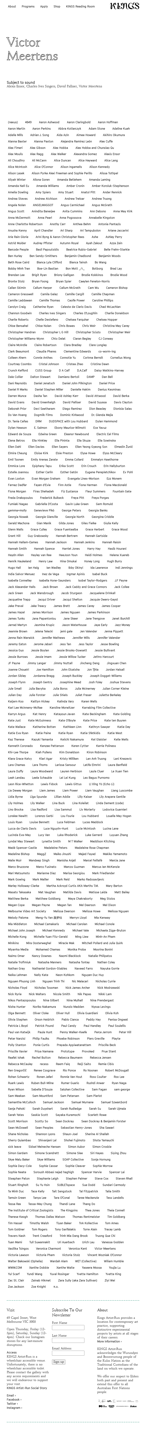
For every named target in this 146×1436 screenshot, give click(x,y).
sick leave (14, 1146)
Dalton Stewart (40, 377)
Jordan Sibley (17, 676)
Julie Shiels (60, 695)
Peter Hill (125, 1032)
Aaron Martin (16, 128)
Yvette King (113, 1274)
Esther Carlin (44, 472)
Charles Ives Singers (52, 313)
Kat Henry (39, 714)
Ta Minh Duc (16, 1191)
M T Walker (75, 841)
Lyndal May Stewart (21, 841)
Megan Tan (64, 905)
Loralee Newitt (18, 816)
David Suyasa (97, 402)
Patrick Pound (44, 1026)
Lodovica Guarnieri (115, 809)
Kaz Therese (16, 739)
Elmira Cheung (17, 453)
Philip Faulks (41, 1038)
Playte (116, 1038)
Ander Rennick (112, 192)
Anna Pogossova (70, 217)
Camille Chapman (103, 294)
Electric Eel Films (108, 434)
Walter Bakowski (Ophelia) (25, 1261)
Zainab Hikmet (41, 1280)
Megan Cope (16, 905)
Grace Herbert (94, 529)
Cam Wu (93, 288)
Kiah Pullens (44, 752)
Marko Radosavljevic (90, 879)
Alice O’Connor (43, 167)
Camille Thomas (49, 300)
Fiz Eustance (69, 491)
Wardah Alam (59, 1261)
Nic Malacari (80, 981)
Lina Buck (58, 803)
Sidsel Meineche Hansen (44, 1146)
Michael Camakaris (46, 924)
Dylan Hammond (106, 421)
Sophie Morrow (103, 1166)
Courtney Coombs (20, 364)
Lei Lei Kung (67, 777)
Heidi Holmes (93, 555)
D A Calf (64, 370)
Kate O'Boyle (67, 720)
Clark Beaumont (18, 351)
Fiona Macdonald (115, 485)
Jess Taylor (86, 644)
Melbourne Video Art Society (27, 911)
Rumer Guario (70, 1083)
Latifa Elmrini (92, 765)
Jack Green (15, 593)
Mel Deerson (87, 905)
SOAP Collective (73, 1159)
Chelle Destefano (47, 319)
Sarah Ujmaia (117, 1108)
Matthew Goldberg (48, 898)
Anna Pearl (45, 217)
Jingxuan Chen (116, 663)
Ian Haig (33, 567)
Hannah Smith (17, 548)
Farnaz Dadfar (17, 485)
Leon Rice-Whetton (20, 784)
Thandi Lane (67, 1204)
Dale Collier (15, 377)
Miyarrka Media (18, 949)
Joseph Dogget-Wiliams (106, 676)
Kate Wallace (16, 727)
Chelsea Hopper (106, 319)
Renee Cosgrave (44, 1070)
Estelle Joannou (18, 472)
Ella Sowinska (107, 440)
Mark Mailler (41, 879)
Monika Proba (77, 949)
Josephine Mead (70, 682)
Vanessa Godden (113, 1242)
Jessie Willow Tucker (72, 657)
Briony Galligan (64, 275)
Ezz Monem (114, 478)
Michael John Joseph (21, 930)
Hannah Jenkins (84, 542)
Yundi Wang (34, 1274)
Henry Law (46, 561)
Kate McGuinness (39, 720)
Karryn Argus (16, 714)
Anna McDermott (19, 217)
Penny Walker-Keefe (73, 1032)
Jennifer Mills (81, 637)
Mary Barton (114, 886)
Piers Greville (96, 1038)
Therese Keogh (18, 1217)
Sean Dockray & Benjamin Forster (103, 1121)
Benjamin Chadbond (78, 256)
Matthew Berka (18, 898)
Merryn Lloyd (78, 917)
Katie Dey (123, 727)
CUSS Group (43, 370)
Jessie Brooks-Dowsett (71, 650)
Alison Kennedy (99, 167)
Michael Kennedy (53, 930)
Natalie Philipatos (100, 956)
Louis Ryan (15, 822)
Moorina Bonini (103, 949)
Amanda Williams (47, 186)
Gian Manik (44, 523)
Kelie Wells (121, 739)
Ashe (95, 237)
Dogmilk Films (43, 415)
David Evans (16, 402)
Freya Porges (100, 498)
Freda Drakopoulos (20, 498)
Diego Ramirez (72, 408)
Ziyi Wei (110, 1280)
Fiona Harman (88, 485)
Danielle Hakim (80, 389)
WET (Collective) (86, 1261)
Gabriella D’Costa (46, 504)
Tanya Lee (39, 1197)
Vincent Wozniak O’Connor (104, 1255)
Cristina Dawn (100, 364)
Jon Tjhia (92, 669)
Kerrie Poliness (106, 746)
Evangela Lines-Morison (83, 478)
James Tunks (16, 618)
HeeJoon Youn (68, 555)
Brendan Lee (16, 275)
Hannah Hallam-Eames (23, 542)
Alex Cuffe (106, 141)
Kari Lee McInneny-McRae (25, 707)
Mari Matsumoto (19, 873)
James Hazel (16, 612)
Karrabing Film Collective (99, 707)
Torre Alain (90, 1229)
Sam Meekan (16, 1096)
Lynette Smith (51, 841)
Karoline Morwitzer (62, 707)
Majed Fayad (87, 854)
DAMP (91, 377)
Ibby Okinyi (75, 567)
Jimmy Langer (36, 663)
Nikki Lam (105, 994)
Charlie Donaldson (117, 313)
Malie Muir (15, 860)
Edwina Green (47, 434)
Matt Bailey (122, 892)
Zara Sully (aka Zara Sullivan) (77, 1280)
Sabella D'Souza (42, 1089)
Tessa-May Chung (40, 1204)
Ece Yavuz (99, 427)
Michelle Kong (17, 936)
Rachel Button (41, 1057)
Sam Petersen (69, 1096)
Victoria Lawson (18, 1255)
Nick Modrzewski (108, 987)
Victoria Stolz (71, 1255)
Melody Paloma (18, 917)
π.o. (55, 1286)
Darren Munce (17, 396)
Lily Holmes (15, 803)
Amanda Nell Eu (18, 186)
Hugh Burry (114, 561)
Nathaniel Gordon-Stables (49, 968)
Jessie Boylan (40, 650)
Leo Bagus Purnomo (96, 777)
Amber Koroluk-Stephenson (110, 186)
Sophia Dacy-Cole (20, 1166)
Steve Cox (101, 1178)
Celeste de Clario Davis (76, 307)
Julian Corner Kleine (116, 688)
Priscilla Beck (107, 1045)
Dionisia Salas (122, 408)
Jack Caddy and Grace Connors (86, 587)
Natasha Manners (49, 962)
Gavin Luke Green (76, 504)
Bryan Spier (63, 281)
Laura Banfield (117, 765)
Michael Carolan (76, 924)
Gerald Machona (18, 523)
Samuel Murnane (82, 1102)
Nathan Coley (106, 962)
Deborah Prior (17, 408)
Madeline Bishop (19, 854)
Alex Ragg (36, 154)
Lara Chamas (16, 765)
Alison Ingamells (71, 167)
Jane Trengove (95, 618)
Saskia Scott (39, 1115)
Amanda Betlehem (69, 179)
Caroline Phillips (102, 300)
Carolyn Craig (17, 307)
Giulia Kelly (111, 523)
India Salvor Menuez (21, 574)
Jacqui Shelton (72, 599)
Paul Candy (68, 1026)
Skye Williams (46, 1159)
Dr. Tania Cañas (18, 421)
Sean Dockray (65, 1121)
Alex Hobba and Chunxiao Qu (94, 148)
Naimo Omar (16, 956)
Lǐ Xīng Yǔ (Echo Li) (101, 784)
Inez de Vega (50, 574)
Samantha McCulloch (22, 1102)
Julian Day (15, 695)
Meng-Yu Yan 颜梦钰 (49, 917)
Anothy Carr (58, 224)
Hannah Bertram (67, 536)
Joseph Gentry (42, 682)
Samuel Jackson (53, 1102)
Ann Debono (98, 211)
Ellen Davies (36, 446)
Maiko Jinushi (62, 854)
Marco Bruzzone (18, 867)
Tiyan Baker (64, 1223)
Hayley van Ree (41, 555)
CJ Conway (106, 338)
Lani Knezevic (123, 758)
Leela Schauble (42, 777)
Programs (28, 6)
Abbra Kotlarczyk (69, 128)
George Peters (71, 510)
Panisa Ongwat (118, 1019)
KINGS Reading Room (80, 6)
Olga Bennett (17, 1013)
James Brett (62, 606)
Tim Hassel (15, 1223)
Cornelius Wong (120, 357)
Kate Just (14, 720)
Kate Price (90, 720)
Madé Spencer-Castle (22, 848)
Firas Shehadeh (43, 491)
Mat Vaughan (47, 892)
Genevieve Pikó (44, 510)
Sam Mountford (42, 1096)
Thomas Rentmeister (86, 1217)
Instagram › (14, 1408)
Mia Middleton (17, 924)
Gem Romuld (104, 504)
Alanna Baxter (17, 141)
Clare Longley (98, 345)
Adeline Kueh (121, 128)
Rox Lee (119, 1077)
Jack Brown (50, 587)
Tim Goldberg (116, 1217)
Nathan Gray (16, 968)
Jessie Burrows (18, 657)
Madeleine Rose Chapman (92, 848)
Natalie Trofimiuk (19, 962)
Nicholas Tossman (46, 987)
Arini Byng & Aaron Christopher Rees (60, 237)
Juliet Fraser (83, 695)
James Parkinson (98, 612)
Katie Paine (43, 733)
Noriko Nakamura (44, 1006)
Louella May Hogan (118, 816)
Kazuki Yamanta (42, 739)
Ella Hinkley (39, 440)
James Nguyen (70, 612)
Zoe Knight (38, 1286)
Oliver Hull (63, 1013)
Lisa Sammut (63, 809)
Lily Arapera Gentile (112, 796)
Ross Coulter (98, 1077)
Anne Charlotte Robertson (25, 224)
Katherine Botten (44, 727)
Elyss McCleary (112, 453)
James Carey (85, 606)
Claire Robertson (45, 345)
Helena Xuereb (119, 555)
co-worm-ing (107, 351)
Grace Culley (39, 529)
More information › (109, 1341)
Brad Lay (116, 268)
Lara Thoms (40, 765)
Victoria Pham (45, 1255)
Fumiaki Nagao (18, 504)
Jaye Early (101, 625)
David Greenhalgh (43, 402)
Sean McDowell (18, 1127)
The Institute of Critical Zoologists (30, 1210)
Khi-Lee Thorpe (18, 752)
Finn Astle (64, 485)
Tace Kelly (38, 1191)
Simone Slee (74, 1153)
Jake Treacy (38, 606)
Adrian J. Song (39, 135)
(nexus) (13, 122)
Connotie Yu (68, 357)
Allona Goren (41, 179)
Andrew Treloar (74, 198)
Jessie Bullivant (105, 650)
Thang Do (89, 1204)
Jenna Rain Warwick (21, 637)
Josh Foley (95, 682)
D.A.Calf (82, 370)
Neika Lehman (17, 975)
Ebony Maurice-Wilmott (70, 427)
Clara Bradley (73, 345)
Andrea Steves (18, 198)
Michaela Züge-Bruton (111, 930)
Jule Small (15, 688)
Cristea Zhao (74, 364)
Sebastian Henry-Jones (76, 1127)
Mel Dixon (109, 905)
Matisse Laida (98, 892)
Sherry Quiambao (19, 1140)
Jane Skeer (70, 618)
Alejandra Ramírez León (76, 141)
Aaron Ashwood (49, 122)
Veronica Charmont (48, 1248)
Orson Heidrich (44, 1019)
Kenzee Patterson (52, 746)
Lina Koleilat (80, 803)
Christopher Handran (22, 332)
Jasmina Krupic (44, 625)
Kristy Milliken (69, 758)
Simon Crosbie (101, 1146)
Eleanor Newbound (76, 434)
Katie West (115, 733)
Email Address (61, 1348)
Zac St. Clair (16, 1280)
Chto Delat (58, 338)
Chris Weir (89, 326)
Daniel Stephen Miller (49, 389)
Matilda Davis (72, 892)
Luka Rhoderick (67, 835)
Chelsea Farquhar (77, 319)
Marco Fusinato (46, 867)
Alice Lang (111, 160)
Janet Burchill (121, 618)
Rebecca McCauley (20, 1064)
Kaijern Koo (16, 701)
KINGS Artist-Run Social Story (27, 1388)
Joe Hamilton (45, 669)
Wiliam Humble (114, 1261)
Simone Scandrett (47, 1153)
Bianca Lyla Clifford (49, 262)
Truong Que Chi (105, 1236)
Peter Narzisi (16, 1038)
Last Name (59, 1335)
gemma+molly (17, 510)
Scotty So (41, 1121)
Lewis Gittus (73, 784)
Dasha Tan (40, 396)
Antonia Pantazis (109, 224)
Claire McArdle (17, 345)
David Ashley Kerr (66, 396)
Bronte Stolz (16, 281)
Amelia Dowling (18, 192)
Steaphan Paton (19, 1178)
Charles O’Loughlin (85, 313)
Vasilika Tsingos (18, 1248)
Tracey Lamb (112, 1229)
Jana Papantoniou (44, 618)
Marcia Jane (117, 860)
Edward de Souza (19, 434)
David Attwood (96, 396)
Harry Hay (94, 548)
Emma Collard (74, 459)
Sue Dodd (88, 1185)
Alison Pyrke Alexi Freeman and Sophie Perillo (62, 173)
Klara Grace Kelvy (20, 758)
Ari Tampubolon (90, 230)
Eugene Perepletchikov (100, 472)
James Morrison (42, 612)
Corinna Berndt (93, 357)
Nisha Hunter (16, 1006)
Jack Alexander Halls (21, 587)
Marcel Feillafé (92, 860)
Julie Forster (37, 695)
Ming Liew (81, 936)
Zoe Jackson (16, 1286)
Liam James (47, 790)
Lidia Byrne (15, 796)
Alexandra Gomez (85, 154)
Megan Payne (41, 905)
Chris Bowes (67, 326)
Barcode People (18, 249)
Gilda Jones (66, 523)
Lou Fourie (67, 816)
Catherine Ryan (43, 307)
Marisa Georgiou (74, 873)
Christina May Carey (116, 326)
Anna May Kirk (122, 211)
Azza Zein (116, 243)
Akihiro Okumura (114, 135)
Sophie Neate (17, 1172)
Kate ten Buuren (115, 720)
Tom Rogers (39, 1229)
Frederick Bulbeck (52, 498)
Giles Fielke (88, 523)
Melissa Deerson (64, 911)
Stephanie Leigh (47, 1178)
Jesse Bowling (109, 644)
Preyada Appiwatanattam (74, 1045)
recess (44, 1064)
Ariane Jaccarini (118, 230)
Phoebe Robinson (68, 1038)
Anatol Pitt (88, 192)
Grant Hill (14, 536)
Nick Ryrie (15, 994)
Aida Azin (63, 135)
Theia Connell (116, 1210)
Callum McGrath (69, 288)
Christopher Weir (119, 332)
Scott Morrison (18, 1121)
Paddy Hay (93, 1019)
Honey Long (92, 561)
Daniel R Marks (18, 389)
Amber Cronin (75, 186)
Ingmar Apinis (76, 574)
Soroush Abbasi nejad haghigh (53, 1172)
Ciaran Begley (82, 338)
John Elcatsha (70, 669)
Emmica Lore (16, 466)
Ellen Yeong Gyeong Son (91, 446)
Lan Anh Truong (96, 758)
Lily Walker (37, 803)
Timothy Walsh (39, 1223)
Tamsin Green (17, 1197)
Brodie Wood (118, 275)
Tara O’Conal (62, 1197)
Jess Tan (65, 644)
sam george (122, 1089)
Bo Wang (100, 262)
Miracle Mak (66, 943)
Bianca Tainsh (78, 262)
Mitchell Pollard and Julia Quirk (102, 943)
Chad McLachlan (110, 307)
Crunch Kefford (18, 370)
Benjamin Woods (110, 256)
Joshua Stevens (120, 682)
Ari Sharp (66, 230)
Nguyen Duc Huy (93, 975)
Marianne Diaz (46, 873)
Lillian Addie (62, 796)
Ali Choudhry (16, 160)
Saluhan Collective (72, 1089)
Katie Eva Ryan (18, 733)
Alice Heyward (87, 160)
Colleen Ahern (17, 357)
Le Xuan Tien (119, 771)
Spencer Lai (117, 1172)
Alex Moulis (15, 154)
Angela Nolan (17, 205)
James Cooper (111, 606)
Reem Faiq (63, 1064)
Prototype (67, 1051)
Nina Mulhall (75, 1000)
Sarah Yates (16, 1115)
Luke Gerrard (93, 835)
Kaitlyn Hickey (40, 701)
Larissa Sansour (65, 765)
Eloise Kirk (41, 453)
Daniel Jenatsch (44, 383)
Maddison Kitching (102, 841)
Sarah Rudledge (71, 1108)
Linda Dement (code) (110, 803)
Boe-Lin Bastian (47, 268)
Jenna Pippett (113, 631)
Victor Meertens (105, 1248)
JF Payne (14, 663)
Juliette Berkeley (110, 695)
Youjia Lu (115, 1267)
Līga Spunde (38, 796)
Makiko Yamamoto (115, 854)
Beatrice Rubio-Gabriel (81, 249)
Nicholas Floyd (17, 987)
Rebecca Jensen (100, 1057)
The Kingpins (69, 1210)
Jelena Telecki (44, 631)
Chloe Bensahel (18, 326)
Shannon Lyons (45, 1134)
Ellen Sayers (60, 446)
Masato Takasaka (19, 892)
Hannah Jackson (56, 542)
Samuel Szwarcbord (114, 1102)
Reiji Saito (84, 1064)
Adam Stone (97, 128)
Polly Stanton (17, 1045)
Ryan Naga (119, 1083)
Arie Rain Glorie (18, 237)
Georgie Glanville (47, 517)
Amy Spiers (43, 192)
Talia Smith (112, 1191)
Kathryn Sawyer (99, 727)
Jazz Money (122, 625)
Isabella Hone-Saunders (55, 580)
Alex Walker (58, 154)
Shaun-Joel (70, 1134)
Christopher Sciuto (88, 332)
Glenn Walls (15, 529)
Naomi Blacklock (70, 956)
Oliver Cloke (41, 1013)
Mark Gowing (16, 879)
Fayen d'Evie (42, 485)
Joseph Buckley (72, 676)
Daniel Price (107, 383)
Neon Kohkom (65, 975)
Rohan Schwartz (18, 1077)
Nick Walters (37, 994)
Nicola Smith (61, 994)
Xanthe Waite (65, 1267)
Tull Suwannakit (39, 1242)
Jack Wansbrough (42, 593)
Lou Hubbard (90, 816)
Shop (57, 6)
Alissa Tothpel (109, 173)
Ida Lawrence (99, 567)
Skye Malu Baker (19, 1159)
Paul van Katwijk (19, 1032)
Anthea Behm (82, 224)
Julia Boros (60, 688)
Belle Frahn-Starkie (117, 249)
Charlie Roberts (18, 319)
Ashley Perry (114, 237)
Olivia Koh (112, 1013)
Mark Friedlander (103, 873)
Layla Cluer (96, 771)
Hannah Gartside (96, 536)
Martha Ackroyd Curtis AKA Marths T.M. (72, 886)
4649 (28, 122)
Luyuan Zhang (119, 835)
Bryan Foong (40, 281)
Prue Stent (109, 1051)
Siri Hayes (96, 1153)
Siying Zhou (118, 1153)
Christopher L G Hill (55, 332)
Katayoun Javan (64, 714)
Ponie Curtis (41, 1045)
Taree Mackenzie (88, 1197)
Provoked (88, 1051)
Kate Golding (122, 714)
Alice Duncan (62, 160)
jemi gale (66, 631)
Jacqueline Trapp (19, 599)
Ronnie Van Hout (71, 1077)
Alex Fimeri (15, 148)
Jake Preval (15, 606)
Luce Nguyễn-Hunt (56, 828)
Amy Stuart (66, 192)
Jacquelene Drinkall (102, 593)
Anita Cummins (72, 211)
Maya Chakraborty (80, 898)
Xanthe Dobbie (39, 1267)
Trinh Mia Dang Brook (74, 1236)
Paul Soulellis (117, 1026)
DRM (38, 421)
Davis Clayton (123, 402)
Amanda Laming (99, 179)
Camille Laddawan (20, 300)
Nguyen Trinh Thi (53, 981)
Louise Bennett (39, 822)
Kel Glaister (99, 739)
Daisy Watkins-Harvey (109, 370)
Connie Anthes (43, 357)
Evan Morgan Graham (46, 478)
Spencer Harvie (91, 1172)
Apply (44, 6)
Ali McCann (39, 160)
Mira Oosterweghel (38, 943)
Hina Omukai (68, 561)
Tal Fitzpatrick (88, 1191)
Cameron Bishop (117, 288)
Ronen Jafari (45, 1077)
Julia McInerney (85, 688)
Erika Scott (66, 466)
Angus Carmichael (72, 205)
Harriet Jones (71, 548)
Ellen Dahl (14, 446)
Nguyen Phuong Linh (21, 981)
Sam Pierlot (94, 1096)
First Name (59, 1323)
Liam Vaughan (94, 790)
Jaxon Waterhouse (74, 625)
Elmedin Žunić (123, 446)
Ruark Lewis (16, 1083)
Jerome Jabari (43, 644)
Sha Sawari (106, 1127)
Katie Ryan (65, 733)
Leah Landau (16, 777)
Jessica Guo (16, 650)
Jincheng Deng (90, 663)
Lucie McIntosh (85, 828)
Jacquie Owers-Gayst (104, 599)
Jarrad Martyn (17, 625)
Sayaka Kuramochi (68, 1115)
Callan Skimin (17, 288)
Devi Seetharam (44, 408)
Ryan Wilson (16, 1089)
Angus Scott (16, 211)
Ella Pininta (62, 440)
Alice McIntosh (17, 167)
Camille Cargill (74, 294)
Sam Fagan (99, 1089)
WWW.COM (15, 1267)
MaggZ (41, 854)
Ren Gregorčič (17, 1070)
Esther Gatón (69, 472)
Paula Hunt (45, 1032)
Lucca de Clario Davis (22, 828)
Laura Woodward (42, 771)
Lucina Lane (110, 828)
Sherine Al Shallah (97, 1134)
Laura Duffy (15, 771)
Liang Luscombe (121, 790)
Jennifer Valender (108, 637)
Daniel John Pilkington (77, 383)
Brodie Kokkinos (92, 275)
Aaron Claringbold (79, 122)
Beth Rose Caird (18, 262)
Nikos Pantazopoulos (22, 1000)
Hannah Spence (44, 548)
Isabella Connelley (20, 580)
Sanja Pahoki (16, 1108)
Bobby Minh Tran (19, 268)
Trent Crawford (42, 1236)
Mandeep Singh (39, 860)
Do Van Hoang (17, 415)
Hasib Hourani (117, 548)
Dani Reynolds (17, 383)
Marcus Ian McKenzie (106, 867)
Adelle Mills (15, 135)
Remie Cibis (106, 1064)
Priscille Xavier (17, 1051)
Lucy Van (44, 835)
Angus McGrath (102, 205)
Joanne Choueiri (18, 669)
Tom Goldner (16, 1229)
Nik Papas (84, 994)
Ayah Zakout (94, 243)
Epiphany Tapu (42, 466)
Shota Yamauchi (103, 1140)
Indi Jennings (124, 567)
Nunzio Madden (73, 1006)
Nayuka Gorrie (109, 968)
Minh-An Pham (105, 936)
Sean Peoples (44, 1127)
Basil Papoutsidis (47, 249)
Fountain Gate (122, 491)
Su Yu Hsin (43, 1185)
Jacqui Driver (46, 599)
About (12, 6)
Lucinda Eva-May (19, 835)
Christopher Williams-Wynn (26, 338)
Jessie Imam (43, 657)
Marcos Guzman (74, 867)
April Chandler (43, 230)
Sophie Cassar (48, 1166)
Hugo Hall (14, 567)
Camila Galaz (49, 294)
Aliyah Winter (17, 179)
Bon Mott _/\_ (75, 268)
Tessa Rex (14, 1204)
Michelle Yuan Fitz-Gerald (51, 936)
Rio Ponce (69, 1070)
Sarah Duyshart (42, 1108)
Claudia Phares (46, 351)
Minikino (13, 943)
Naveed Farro (84, 968)
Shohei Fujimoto (74, 1140)
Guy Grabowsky (38, 536)
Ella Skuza (83, 440)
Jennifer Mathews (53, 637)
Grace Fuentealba (66, 529)
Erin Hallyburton (114, 466)
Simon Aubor (76, 1146)
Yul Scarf (14, 1274)
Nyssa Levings (101, 1006)
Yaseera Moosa (92, 1267)
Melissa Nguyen (118, 911)
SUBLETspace (66, 1185)
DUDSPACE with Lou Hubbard (68, 421)
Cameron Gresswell (20, 294)
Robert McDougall (117, 1070)
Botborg (97, 268)
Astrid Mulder (17, 243)
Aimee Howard (86, 135)
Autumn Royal (69, 243)
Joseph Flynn (16, 682)
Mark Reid (63, 879)
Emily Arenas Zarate (44, 459)
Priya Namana (44, 1051)
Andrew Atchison (46, 198)
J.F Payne (121, 580)
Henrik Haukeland (19, 561)
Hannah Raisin (111, 542)
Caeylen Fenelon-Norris (94, 281)
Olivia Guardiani (87, 1013)
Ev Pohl (128, 472)
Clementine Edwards (77, 351)
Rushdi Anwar (96, 1083)
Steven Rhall (124, 1178)
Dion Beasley (97, 408)
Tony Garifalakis (65, 1229)
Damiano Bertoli (68, 377)
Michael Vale (80, 930)
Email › (11, 1395)
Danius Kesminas (109, 389)
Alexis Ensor (112, 154)
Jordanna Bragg (43, 676)
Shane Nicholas (18, 1134)
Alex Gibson (37, 148)
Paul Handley (92, 1026)
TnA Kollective (88, 1223)
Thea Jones (92, 1210)
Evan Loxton (16, 478)
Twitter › (12, 1403)
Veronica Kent (78, 1248)
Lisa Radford (39, 809)
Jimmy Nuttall (63, 663)
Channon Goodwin (20, 313)
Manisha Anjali (66, 860)
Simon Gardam (18, 1153)
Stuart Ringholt (18, 1185)
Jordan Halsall (115, 669)
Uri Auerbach (66, 1242)
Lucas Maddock (93, 822)
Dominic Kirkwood (72, 415)
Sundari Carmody (114, 1185)
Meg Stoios (107, 898)
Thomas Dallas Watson (50, 1217)
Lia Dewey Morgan (20, 790)
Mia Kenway (102, 917)
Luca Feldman (66, 822)
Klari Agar (45, 758)
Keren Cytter (80, 746)
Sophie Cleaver (75, 1166)
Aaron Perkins (41, 128)
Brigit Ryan (39, 275)
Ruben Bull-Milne (42, 1083)
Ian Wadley (53, 567)
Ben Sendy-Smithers (43, 256)
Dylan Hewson (17, 427)
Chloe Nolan (43, 326)
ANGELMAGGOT (43, 205)
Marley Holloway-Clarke (23, 886)
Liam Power (70, 790)
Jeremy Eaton (17, 644)
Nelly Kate (41, 975)
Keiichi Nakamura (72, 739)
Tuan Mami (15, 1242)
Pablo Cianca (70, 1019)
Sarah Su (95, 1108)
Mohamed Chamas (48, 949)
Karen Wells (89, 701)
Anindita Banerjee (43, 211)
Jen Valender (88, 631)
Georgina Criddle (103, 517)
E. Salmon (40, 427)
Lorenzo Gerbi (44, 816)
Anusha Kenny (17, 230)
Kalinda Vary (65, 701)
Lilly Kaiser (85, 796)
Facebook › (14, 1399)
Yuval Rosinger (59, 1274)
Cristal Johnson (49, 364)
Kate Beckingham (94, 714)
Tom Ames (112, 1223)
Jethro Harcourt (103, 657)
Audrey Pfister (43, 243)
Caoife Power (76, 300)
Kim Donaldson (69, 752)
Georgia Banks (98, 510)
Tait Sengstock (62, 1191)
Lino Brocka (15, 809)
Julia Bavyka (37, 688)
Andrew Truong (102, 198)
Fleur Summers (95, 491)
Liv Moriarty (87, 809)
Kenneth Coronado (20, 746)
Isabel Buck (99, 574)
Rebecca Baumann (70, 1057)
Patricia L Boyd (18, 1026)
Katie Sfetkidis (90, 733)
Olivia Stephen (17, 1019)
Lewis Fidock (49, 784)
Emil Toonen (16, 459)
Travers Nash (16, 1236)
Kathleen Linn (72, 727)
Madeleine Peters (55, 848)
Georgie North (74, 517)
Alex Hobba (60, 148)
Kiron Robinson (97, 752)
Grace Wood (120, 529)
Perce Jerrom (103, 1032)
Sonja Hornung (101, 1159)
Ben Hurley (15, 256)
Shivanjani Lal (47, 1140)
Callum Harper (42, 288)
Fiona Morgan (17, 491)
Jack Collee (121, 587)
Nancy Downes (41, 956)
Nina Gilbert (51, 1000)
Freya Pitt (77, 498)
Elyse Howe (87, 453)
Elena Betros (16, 440)
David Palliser (72, 402)
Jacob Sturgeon (71, 593)
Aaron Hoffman (108, 122)
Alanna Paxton (43, 141)
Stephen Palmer (76, 1178)
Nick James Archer (78, 987)
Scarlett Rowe (97, 1115)
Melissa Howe (91, 911)
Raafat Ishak (16, 1057)
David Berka (121, 396)
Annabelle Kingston (102, 217)
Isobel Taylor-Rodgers (92, 580)
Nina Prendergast (102, 1000)
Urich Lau (88, 1242)
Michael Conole (104, 924)
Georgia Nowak (18, 517)
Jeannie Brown (17, 631)
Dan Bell (107, 377)
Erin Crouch (88, 466)
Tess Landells (115, 1197)
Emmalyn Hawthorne (104, 459)
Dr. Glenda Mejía (102, 415)
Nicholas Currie (106, 981)
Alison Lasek (16, 173)
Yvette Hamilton (87, 1274)
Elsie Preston (64, 453)
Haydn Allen (16, 555)
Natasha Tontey (79, 962)
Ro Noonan (90, 1070)
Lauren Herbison (71, 771)
